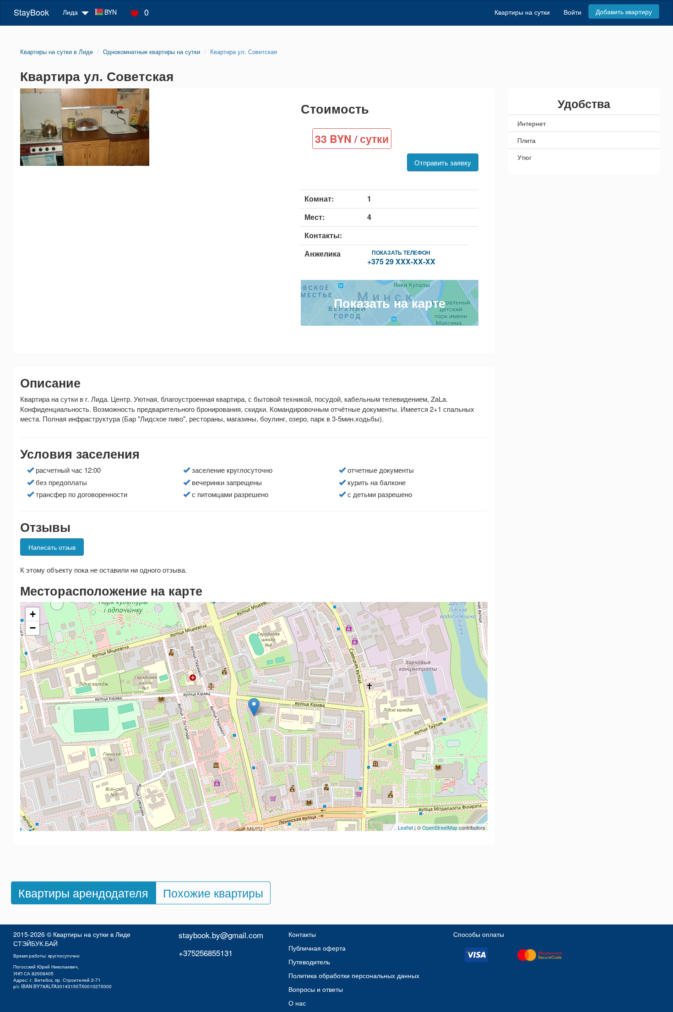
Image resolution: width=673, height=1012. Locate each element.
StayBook (31, 12)
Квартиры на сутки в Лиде (91, 934)
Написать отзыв (52, 547)
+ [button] (33, 614)
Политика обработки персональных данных (353, 975)
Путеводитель (309, 961)
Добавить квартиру (624, 11)
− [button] (33, 628)
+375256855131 (206, 952)
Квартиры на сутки (522, 11)
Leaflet (405, 827)
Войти (572, 11)
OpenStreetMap (439, 827)
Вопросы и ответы (315, 989)
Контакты (302, 934)
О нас (297, 1002)
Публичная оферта (317, 947)
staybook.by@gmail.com (221, 935)
